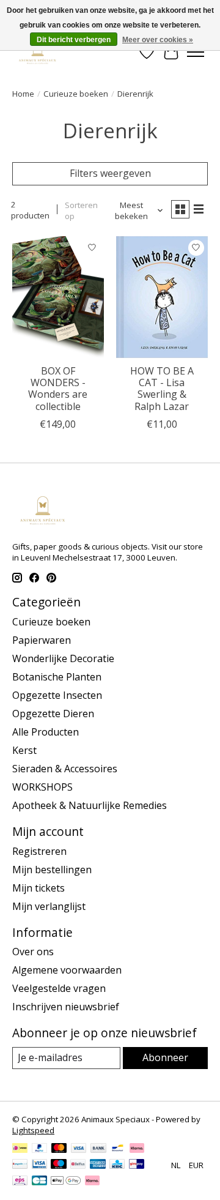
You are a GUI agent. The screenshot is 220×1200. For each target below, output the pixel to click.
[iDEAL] (20, 1149)
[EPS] (20, 1182)
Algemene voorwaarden (67, 970)
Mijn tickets (38, 888)
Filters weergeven (110, 173)
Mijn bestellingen (52, 869)
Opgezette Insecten (57, 695)
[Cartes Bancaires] (39, 1182)
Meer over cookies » (157, 39)
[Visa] (79, 1149)
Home (23, 93)
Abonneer (165, 1057)
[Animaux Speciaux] (37, 51)
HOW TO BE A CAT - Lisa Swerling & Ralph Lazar (162, 388)
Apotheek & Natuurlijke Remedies (89, 805)
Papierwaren (41, 640)
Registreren (39, 851)
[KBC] (117, 1165)
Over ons (33, 951)
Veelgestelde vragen (59, 988)
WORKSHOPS (42, 787)
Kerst (24, 750)
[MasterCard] (59, 1149)
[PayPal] (40, 1149)
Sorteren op (81, 210)
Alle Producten (45, 732)
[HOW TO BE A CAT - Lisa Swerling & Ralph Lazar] (162, 297)
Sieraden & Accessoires (64, 768)
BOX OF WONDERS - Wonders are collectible (57, 388)
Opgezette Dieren (53, 713)
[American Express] (98, 1165)
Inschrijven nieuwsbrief (65, 1006)
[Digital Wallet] (66, 1182)
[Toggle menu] (195, 52)
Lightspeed (33, 1130)
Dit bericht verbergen (74, 39)
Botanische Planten (56, 677)
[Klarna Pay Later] (92, 1182)
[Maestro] (59, 1165)
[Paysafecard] (20, 1165)
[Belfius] (78, 1165)
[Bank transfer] (98, 1149)
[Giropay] (136, 1165)
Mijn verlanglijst (49, 906)
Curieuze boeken (75, 93)
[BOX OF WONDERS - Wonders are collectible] (58, 297)
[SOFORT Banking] (137, 1149)
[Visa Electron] (39, 1165)
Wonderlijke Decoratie (63, 658)
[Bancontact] (117, 1149)
